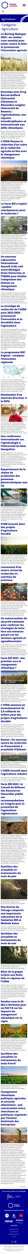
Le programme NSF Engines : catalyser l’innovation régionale (13, 357)
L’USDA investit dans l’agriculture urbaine (14, 772)
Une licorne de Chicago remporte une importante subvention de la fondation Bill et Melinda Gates (12, 915)
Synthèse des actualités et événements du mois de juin (11, 871)
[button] (24, 5)
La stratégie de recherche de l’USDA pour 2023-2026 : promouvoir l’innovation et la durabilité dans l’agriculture (13, 315)
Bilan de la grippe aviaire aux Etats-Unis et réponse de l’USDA (13, 976)
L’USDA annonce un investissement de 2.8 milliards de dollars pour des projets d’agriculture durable (14, 713)
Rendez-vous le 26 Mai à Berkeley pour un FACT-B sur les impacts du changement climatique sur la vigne (13, 1011)
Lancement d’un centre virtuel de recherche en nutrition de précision (11, 573)
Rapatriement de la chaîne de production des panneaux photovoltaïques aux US (14, 477)
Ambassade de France (14, 1229)
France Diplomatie (14, 1231)
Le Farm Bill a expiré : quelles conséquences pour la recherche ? (14, 208)
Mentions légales (8, 1246)
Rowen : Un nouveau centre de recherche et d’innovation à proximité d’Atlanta (14, 744)
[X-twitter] (12, 1242)
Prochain (23, 1187)
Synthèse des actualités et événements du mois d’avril (11, 1058)
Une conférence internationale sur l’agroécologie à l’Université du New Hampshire (13, 442)
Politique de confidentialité (18, 1246)
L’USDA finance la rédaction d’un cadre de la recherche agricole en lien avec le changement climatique (14, 149)
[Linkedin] (15, 1242)
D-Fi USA (14, 1236)
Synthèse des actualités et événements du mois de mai (11, 938)
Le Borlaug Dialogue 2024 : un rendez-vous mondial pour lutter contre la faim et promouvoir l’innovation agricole (14, 42)
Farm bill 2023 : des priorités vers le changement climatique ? (13, 662)
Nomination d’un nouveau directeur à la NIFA (14, 398)
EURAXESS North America (14, 1234)
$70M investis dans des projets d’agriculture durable (13, 528)
